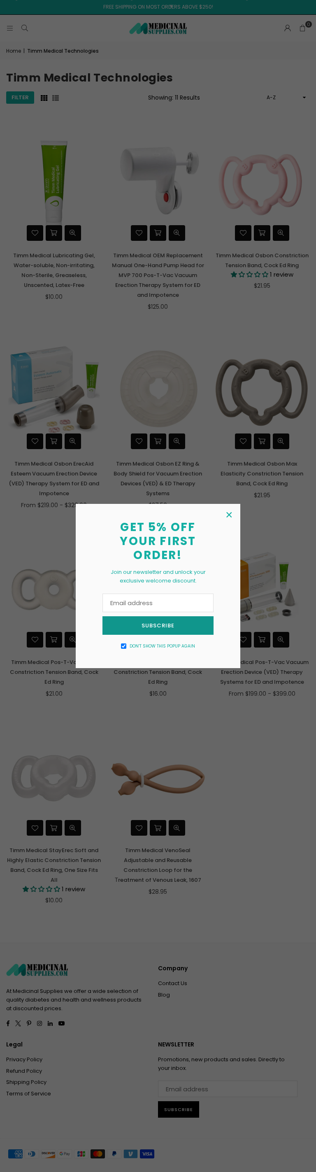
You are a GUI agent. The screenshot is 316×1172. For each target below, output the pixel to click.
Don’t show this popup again (162, 646)
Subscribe (158, 625)
